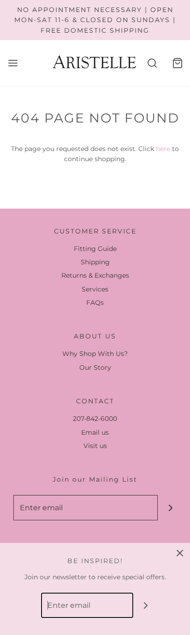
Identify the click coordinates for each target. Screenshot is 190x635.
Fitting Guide (95, 249)
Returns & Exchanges (95, 275)
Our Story (95, 367)
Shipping (95, 262)
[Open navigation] (12, 63)
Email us (95, 432)
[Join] (170, 507)
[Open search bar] (152, 63)
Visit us (95, 446)
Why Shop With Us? (95, 354)
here (163, 149)
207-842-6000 (95, 418)
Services (95, 289)
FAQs (95, 302)
